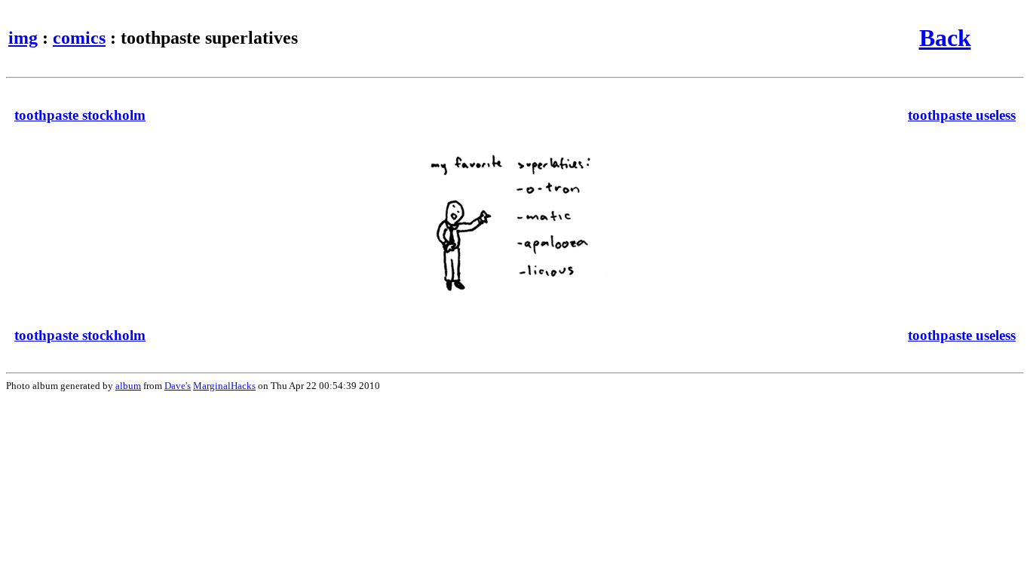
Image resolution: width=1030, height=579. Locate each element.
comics (79, 37)
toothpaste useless (962, 115)
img (23, 37)
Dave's (177, 385)
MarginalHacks (224, 385)
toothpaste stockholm (80, 115)
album (128, 385)
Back (945, 37)
